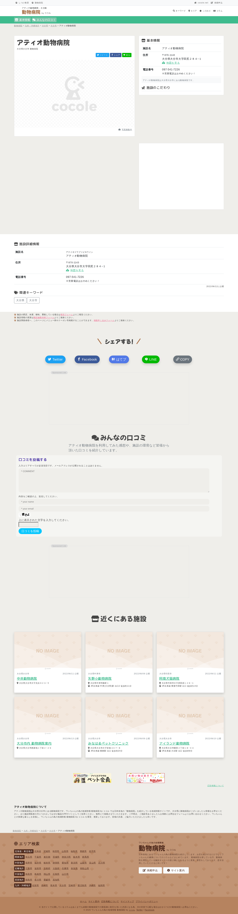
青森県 (83, 851)
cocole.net (203, 3)
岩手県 (92, 851)
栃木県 (76, 857)
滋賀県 (37, 868)
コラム (219, 11)
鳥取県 (28, 874)
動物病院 (39, 3)
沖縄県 (92, 885)
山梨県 (83, 863)
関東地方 (19, 857)
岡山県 (47, 874)
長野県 (28, 863)
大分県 (20, 300)
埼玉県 (28, 857)
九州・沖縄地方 (23, 885)
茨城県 (56, 857)
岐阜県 (47, 863)
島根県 (37, 874)
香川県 (37, 880)
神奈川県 (66, 857)
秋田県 (56, 851)
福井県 (37, 863)
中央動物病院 (27, 678)
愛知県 (65, 863)
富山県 (92, 863)
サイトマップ (127, 901)
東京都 (47, 857)
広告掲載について (215, 786)
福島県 (74, 851)
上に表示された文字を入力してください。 (44, 520)
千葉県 (37, 857)
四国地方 (19, 880)
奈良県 (74, 868)
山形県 (65, 851)
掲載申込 (218, 3)
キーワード (180, 11)
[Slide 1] (68, 126)
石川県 (101, 863)
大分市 (33, 300)
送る (127, 55)
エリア (193, 11)
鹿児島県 (82, 885)
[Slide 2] (74, 126)
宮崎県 (71, 885)
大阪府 (56, 868)
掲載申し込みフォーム (104, 320)
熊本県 (53, 885)
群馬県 (85, 857)
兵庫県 (65, 868)
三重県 (28, 868)
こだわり (206, 11)
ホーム (83, 901)
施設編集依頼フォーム (44, 317)
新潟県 (74, 863)
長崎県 (44, 885)
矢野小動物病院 (100, 678)
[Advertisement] (181, 119)
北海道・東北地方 (24, 851)
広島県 (56, 874)
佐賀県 (35, 885)
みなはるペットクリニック (108, 743)
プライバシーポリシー (147, 901)
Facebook (89, 359)
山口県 (65, 874)
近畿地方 (19, 868)
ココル (132, 910)
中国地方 (19, 874)
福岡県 (101, 885)
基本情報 (24, 19)
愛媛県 (47, 880)
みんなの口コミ (46, 19)
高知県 (56, 880)
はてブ (120, 359)
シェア (116, 55)
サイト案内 (178, 870)
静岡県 (56, 863)
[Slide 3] (80, 126)
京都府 (47, 868)
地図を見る (173, 62)
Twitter (57, 359)
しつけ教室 (24, 3)
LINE (152, 359)
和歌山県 (84, 868)
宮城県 (47, 851)
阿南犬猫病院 (169, 678)
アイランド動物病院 (174, 743)
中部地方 (19, 863)
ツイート (103, 55)
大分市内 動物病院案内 (34, 743)
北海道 (37, 851)
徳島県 (28, 880)
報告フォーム (67, 314)
